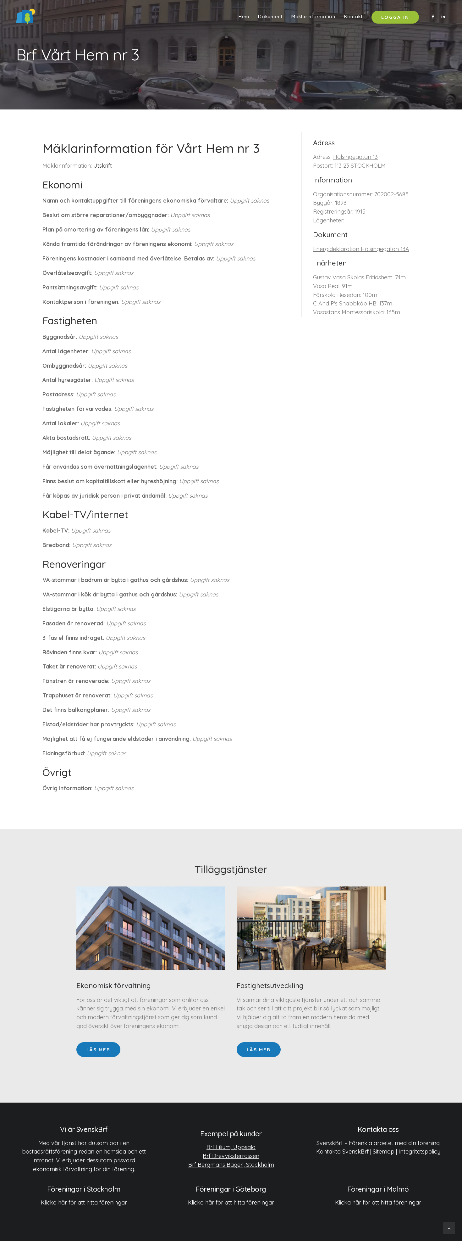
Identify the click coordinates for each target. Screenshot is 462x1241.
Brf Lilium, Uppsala (231, 1147)
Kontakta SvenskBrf (342, 1151)
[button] (434, 16)
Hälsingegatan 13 (355, 156)
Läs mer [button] (98, 1050)
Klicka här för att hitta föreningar (84, 1202)
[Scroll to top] (449, 1227)
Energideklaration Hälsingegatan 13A (361, 249)
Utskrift (102, 165)
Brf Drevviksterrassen (231, 1156)
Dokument (270, 17)
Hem (244, 17)
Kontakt (353, 17)
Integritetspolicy (419, 1151)
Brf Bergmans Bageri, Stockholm (231, 1164)
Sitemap (383, 1151)
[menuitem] (244, 16)
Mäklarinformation (313, 17)
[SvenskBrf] (25, 16)
